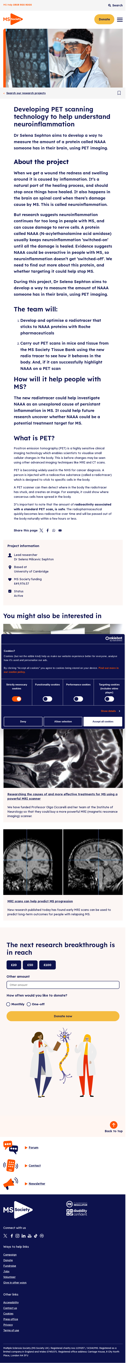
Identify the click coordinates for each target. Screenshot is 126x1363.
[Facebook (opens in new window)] (11, 1236)
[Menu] (120, 19)
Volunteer (9, 1277)
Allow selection (63, 721)
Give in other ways (14, 1282)
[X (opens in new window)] (5, 1236)
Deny (23, 721)
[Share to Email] (60, 530)
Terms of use (11, 1330)
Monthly (17, 1004)
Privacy (8, 1324)
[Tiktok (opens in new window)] (36, 1236)
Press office (10, 1319)
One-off (38, 1004)
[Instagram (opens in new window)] (17, 1236)
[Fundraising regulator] (76, 1204)
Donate (104, 19)
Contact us (10, 1308)
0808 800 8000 (22, 4)
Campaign (10, 1254)
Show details (108, 711)
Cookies (8, 1313)
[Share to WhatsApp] (53, 530)
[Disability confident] (76, 1212)
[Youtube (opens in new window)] (30, 1236)
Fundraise (9, 1265)
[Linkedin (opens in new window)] (23, 1236)
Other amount (18, 976)
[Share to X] (41, 530)
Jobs (6, 1271)
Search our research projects (26, 93)
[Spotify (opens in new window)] (42, 1236)
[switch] (47, 699)
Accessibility (11, 1302)
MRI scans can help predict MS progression (40, 901)
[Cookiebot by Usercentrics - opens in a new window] (108, 639)
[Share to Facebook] (47, 530)
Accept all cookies (103, 721)
